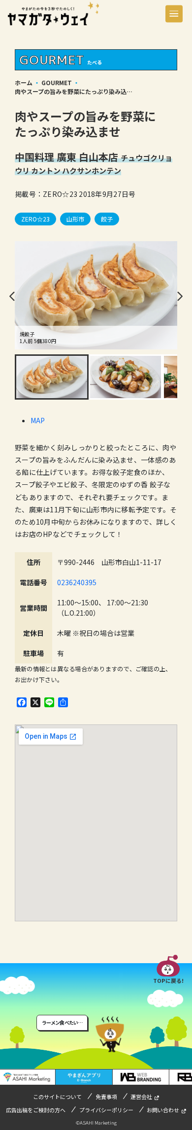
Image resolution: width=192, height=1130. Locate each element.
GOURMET (56, 82)
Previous (12, 296)
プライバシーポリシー (106, 1110)
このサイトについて (57, 1096)
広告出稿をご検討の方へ (35, 1110)
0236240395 (76, 582)
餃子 (107, 219)
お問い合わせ (163, 1110)
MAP (38, 420)
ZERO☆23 (35, 219)
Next (180, 296)
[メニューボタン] (174, 13)
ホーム (23, 82)
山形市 (75, 219)
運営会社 (141, 1096)
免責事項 (106, 1096)
